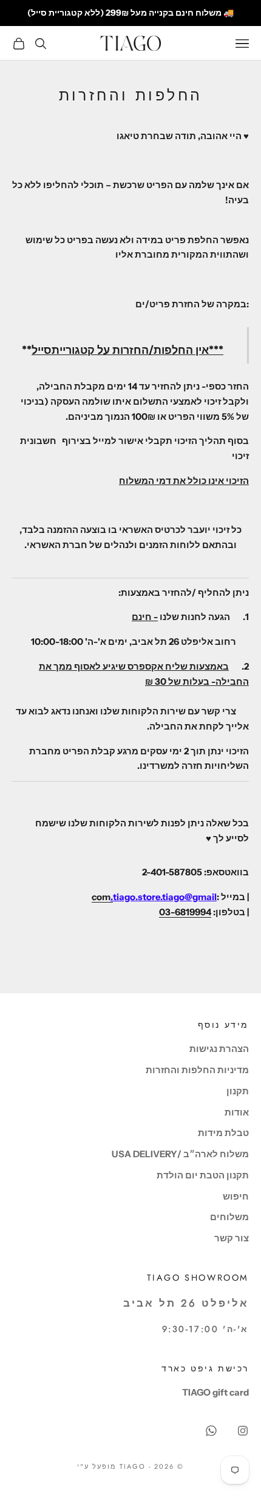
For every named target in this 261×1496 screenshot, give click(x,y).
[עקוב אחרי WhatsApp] (211, 1431)
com (102, 897)
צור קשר (231, 1238)
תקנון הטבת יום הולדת (203, 1175)
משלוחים (229, 1217)
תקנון (237, 1091)
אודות (237, 1112)
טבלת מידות (223, 1132)
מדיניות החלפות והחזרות (197, 1070)
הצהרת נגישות (219, 1048)
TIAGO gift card (215, 1392)
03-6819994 (185, 912)
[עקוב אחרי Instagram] (243, 1431)
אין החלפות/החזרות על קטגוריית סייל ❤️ (131, 12)
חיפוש (236, 1196)
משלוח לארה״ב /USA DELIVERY (180, 1154)
